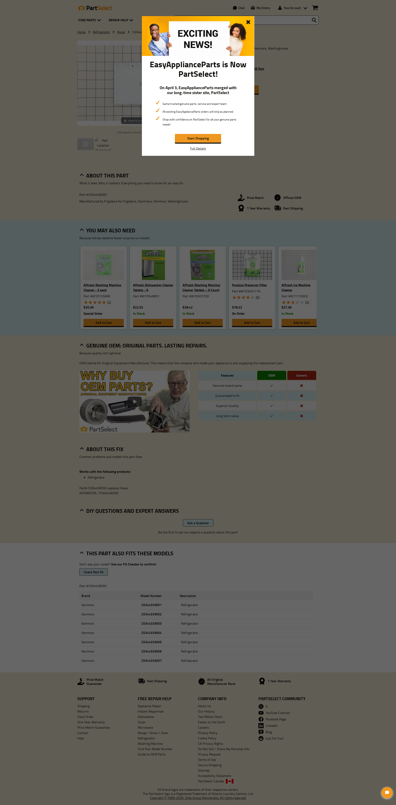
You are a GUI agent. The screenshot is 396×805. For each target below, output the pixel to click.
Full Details (198, 148)
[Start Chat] (387, 792)
